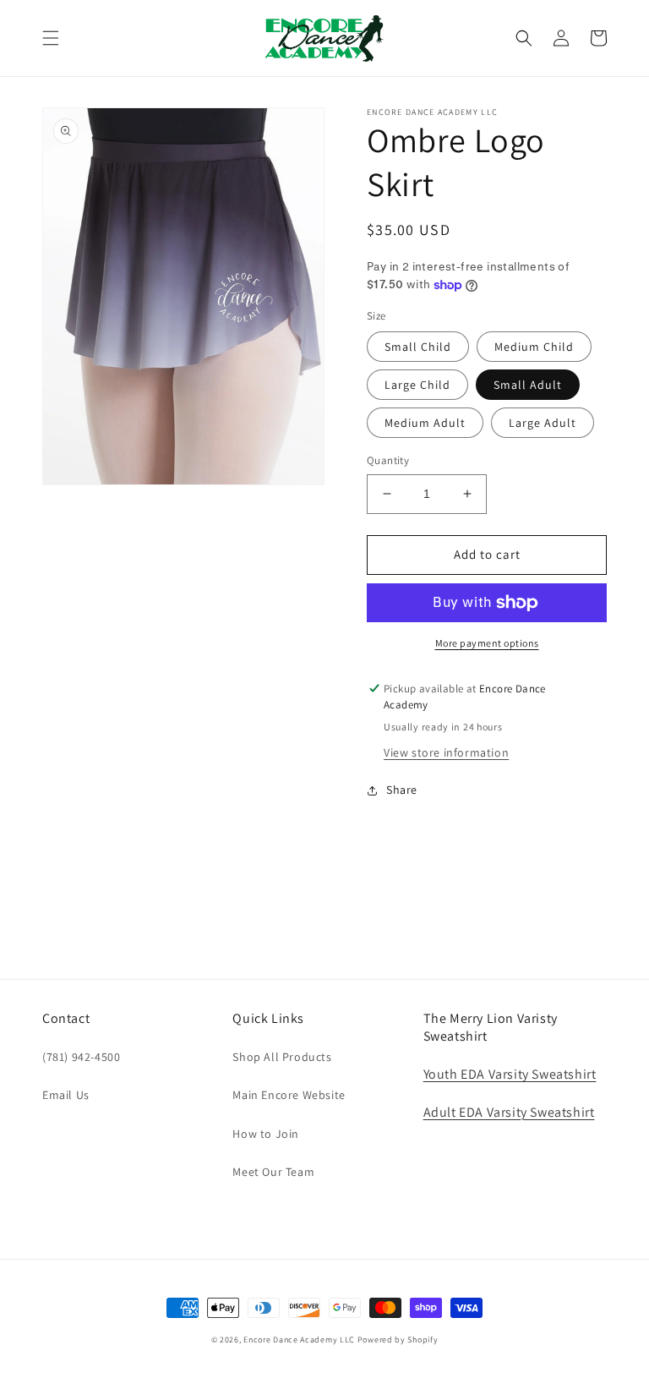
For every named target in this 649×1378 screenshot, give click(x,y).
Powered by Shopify (398, 1339)
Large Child (417, 384)
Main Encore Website (288, 1094)
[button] (50, 38)
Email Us (66, 1094)
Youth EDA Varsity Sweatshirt (510, 1074)
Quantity (388, 460)
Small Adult (528, 384)
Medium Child (534, 346)
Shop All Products (281, 1056)
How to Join (265, 1133)
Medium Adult (425, 422)
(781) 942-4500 (81, 1056)
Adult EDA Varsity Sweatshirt (509, 1112)
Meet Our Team (273, 1171)
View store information (446, 752)
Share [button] (401, 789)
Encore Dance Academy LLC (299, 1339)
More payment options (487, 643)
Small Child (417, 346)
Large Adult (542, 422)
